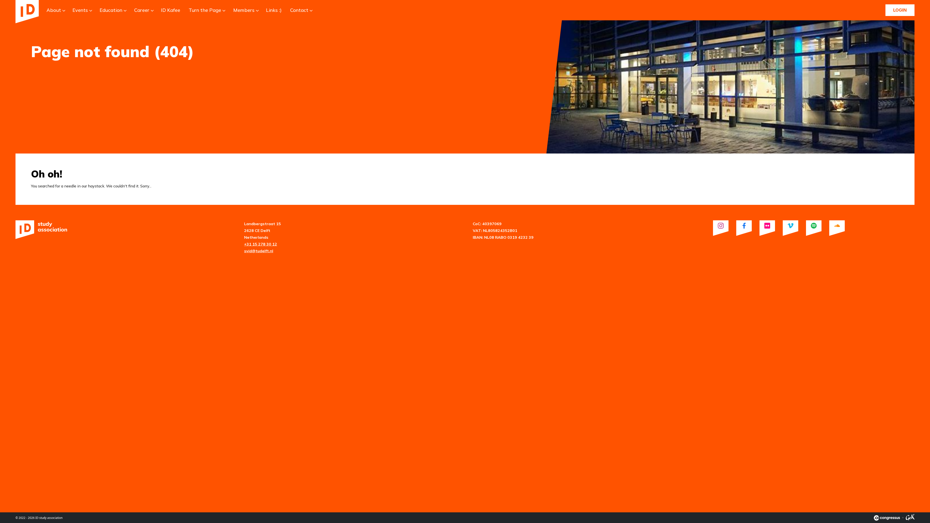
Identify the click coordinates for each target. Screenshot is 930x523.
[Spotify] (814, 228)
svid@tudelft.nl (258, 250)
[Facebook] (744, 228)
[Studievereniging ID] (27, 11)
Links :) (274, 10)
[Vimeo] (790, 228)
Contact (299, 10)
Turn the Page (205, 10)
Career (141, 10)
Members (244, 10)
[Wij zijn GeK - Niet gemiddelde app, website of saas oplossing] (910, 518)
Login (900, 10)
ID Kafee (170, 10)
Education (111, 10)
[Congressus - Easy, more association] (887, 518)
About (53, 10)
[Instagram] (720, 228)
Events (80, 10)
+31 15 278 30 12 (260, 244)
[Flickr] (767, 228)
